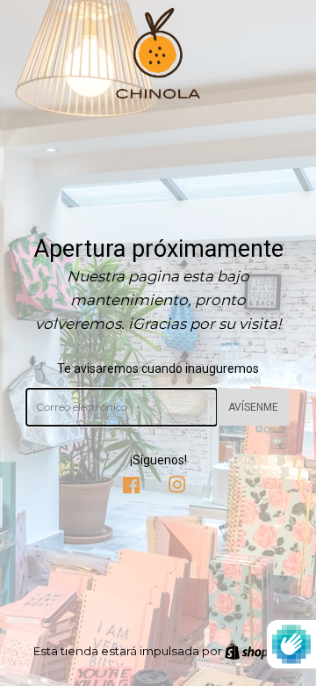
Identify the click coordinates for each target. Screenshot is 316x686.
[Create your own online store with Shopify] (254, 651)
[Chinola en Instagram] (177, 487)
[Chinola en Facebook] (131, 487)
